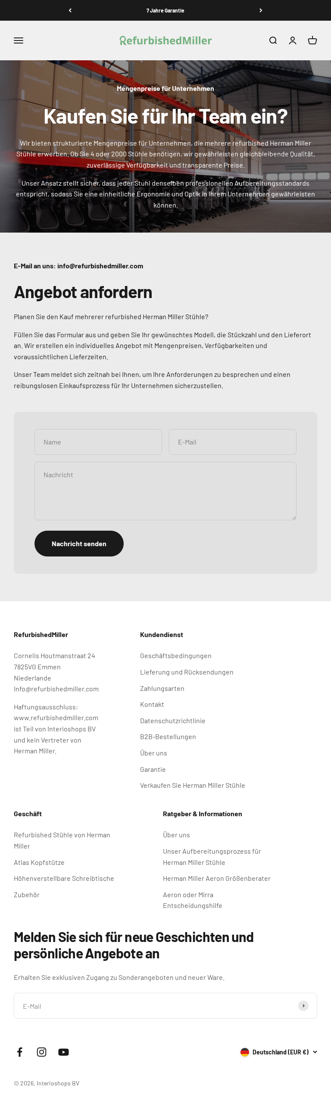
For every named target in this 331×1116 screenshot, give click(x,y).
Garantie (153, 769)
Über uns (153, 753)
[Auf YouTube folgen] (63, 1052)
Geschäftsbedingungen (176, 655)
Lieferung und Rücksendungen (187, 672)
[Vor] (260, 10)
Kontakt (152, 704)
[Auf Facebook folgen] (19, 1052)
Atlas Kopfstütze (39, 862)
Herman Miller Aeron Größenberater (217, 878)
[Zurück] (70, 10)
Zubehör (27, 894)
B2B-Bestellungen (168, 736)
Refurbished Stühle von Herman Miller (62, 840)
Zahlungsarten (162, 688)
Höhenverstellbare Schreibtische (64, 878)
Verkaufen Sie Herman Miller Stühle (192, 785)
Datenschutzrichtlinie (173, 720)
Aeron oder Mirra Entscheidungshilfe (192, 900)
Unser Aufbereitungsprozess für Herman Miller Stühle (212, 856)
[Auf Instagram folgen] (41, 1052)
